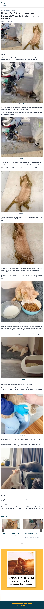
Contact (30, 603)
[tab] (20, 543)
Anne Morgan (4, 21)
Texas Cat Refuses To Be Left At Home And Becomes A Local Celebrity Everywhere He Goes (32, 533)
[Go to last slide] (3, 530)
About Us (14, 603)
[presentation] (11, 524)
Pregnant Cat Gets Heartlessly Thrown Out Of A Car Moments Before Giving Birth (11, 506)
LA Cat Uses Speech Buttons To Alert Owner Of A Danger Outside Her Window (33, 506)
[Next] (41, 530)
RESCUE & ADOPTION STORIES (8, 10)
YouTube (23, 103)
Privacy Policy (20, 603)
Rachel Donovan (7, 538)
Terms (25, 603)
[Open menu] (42, 4)
